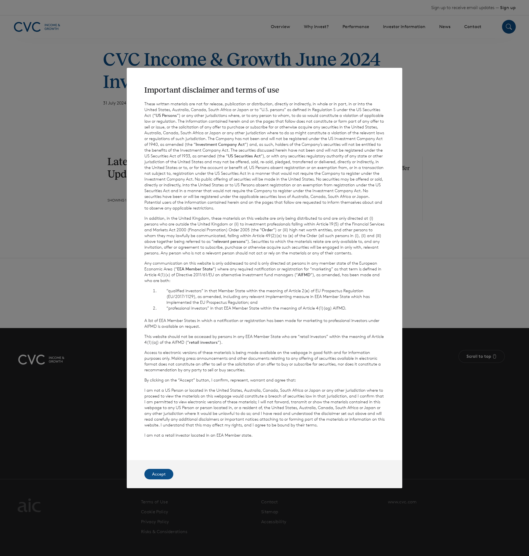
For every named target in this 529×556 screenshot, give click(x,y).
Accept (159, 474)
